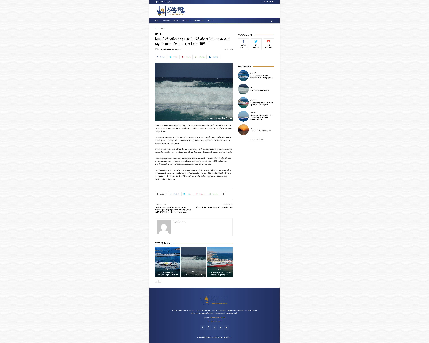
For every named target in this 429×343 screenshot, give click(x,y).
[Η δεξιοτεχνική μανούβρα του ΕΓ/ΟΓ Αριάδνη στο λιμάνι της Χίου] (220, 262)
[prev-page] (156, 281)
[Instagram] (264, 1)
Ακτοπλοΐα (167, 270)
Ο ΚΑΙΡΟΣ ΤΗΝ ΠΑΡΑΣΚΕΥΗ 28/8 (260, 131)
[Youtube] (272, 1)
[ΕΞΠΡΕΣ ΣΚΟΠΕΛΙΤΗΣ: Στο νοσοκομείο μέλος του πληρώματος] (167, 262)
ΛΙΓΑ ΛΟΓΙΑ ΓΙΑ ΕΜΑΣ (214, 321)
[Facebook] (262, 1)
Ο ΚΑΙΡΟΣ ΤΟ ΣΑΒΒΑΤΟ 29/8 (194, 275)
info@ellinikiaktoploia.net (218, 317)
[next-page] (159, 281)
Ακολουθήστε (256, 40)
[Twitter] (270, 1)
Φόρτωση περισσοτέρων (255, 139)
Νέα (193, 272)
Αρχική (157, 29)
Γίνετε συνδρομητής (268, 40)
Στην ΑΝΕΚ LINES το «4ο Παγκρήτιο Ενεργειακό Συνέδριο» (214, 207)
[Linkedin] (267, 1)
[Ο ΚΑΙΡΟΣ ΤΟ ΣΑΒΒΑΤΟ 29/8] (194, 262)
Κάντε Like (243, 40)
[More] (223, 194)
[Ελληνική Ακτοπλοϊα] (156, 49)
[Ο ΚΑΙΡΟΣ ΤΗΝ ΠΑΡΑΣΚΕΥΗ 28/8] (243, 129)
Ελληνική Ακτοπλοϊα (165, 49)
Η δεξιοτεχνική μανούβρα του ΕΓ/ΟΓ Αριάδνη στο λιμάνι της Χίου (220, 274)
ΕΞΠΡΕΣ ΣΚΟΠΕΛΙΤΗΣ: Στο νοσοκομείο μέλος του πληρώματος (168, 274)
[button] (271, 20)
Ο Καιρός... (164, 29)
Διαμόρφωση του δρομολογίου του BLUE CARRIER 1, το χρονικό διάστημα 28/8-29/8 (261, 117)
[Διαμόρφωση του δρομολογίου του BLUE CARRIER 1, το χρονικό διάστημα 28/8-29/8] (243, 116)
